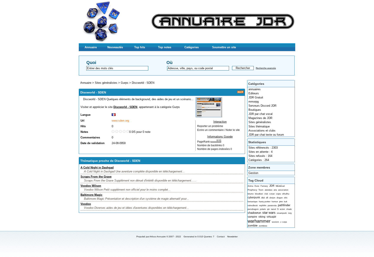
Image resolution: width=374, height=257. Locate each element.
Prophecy (252, 190)
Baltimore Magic (91, 194)
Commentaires (90, 137)
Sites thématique (259, 126)
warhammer (259, 220)
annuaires (254, 89)
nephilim (262, 205)
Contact (221, 236)
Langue (85, 114)
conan (272, 194)
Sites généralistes (259, 122)
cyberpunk (254, 197)
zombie (253, 225)
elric (286, 198)
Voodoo (86, 204)
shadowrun (254, 212)
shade (289, 209)
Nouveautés (115, 47)
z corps (283, 222)
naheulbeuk (253, 205)
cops (278, 194)
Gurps (124, 82)
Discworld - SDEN (143, 82)
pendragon (253, 209)
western (275, 222)
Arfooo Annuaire (158, 236)
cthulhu (285, 194)
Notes (84, 131)
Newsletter (232, 236)
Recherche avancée (266, 68)
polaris (263, 209)
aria (275, 190)
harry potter (264, 201)
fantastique (253, 202)
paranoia (272, 205)
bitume (251, 194)
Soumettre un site (224, 47)
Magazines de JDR (260, 118)
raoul (273, 209)
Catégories (191, 47)
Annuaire (91, 47)
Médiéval (280, 186)
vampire (252, 216)
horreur (275, 202)
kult (285, 202)
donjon (272, 198)
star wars (269, 212)
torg (290, 213)
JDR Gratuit (255, 97)
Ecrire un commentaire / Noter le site (218, 130)
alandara (268, 190)
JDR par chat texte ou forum (266, 134)
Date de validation (93, 143)
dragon (280, 198)
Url (82, 120)
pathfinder (284, 205)
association (283, 190)
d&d (263, 198)
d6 (267, 198)
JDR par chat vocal (260, 114)
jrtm (281, 201)
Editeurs (253, 93)
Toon (260, 190)
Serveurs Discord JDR (262, 105)
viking (261, 216)
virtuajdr (271, 216)
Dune (257, 186)
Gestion (253, 173)
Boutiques (254, 109)
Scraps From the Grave (96, 176)
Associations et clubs (262, 130)
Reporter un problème (210, 126)
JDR (271, 186)
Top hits (139, 47)
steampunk (282, 213)
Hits (83, 126)
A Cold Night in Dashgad (97, 167)
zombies (263, 226)
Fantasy (264, 186)
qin (268, 209)
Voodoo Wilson (91, 185)
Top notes (164, 47)
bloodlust (259, 194)
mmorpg (253, 101)
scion (282, 209)
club (266, 194)
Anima (250, 186)
